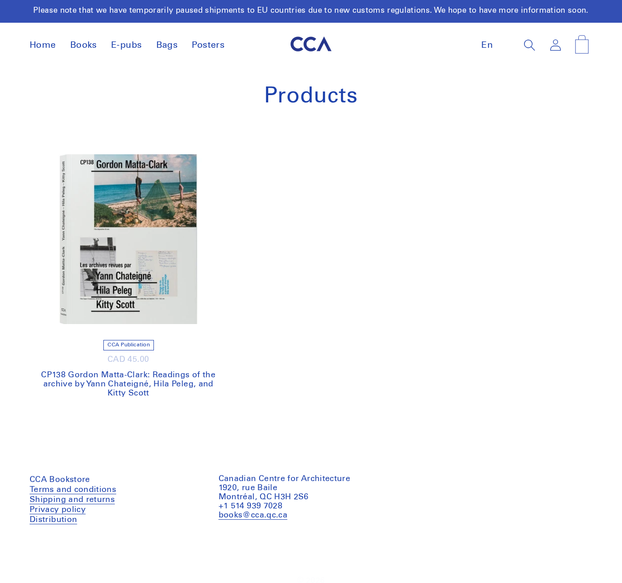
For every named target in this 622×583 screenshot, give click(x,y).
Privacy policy (58, 509)
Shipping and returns (72, 499)
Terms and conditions (73, 490)
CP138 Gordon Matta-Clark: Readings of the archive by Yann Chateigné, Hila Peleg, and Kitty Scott (128, 384)
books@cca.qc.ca (253, 515)
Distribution (53, 519)
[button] (530, 45)
